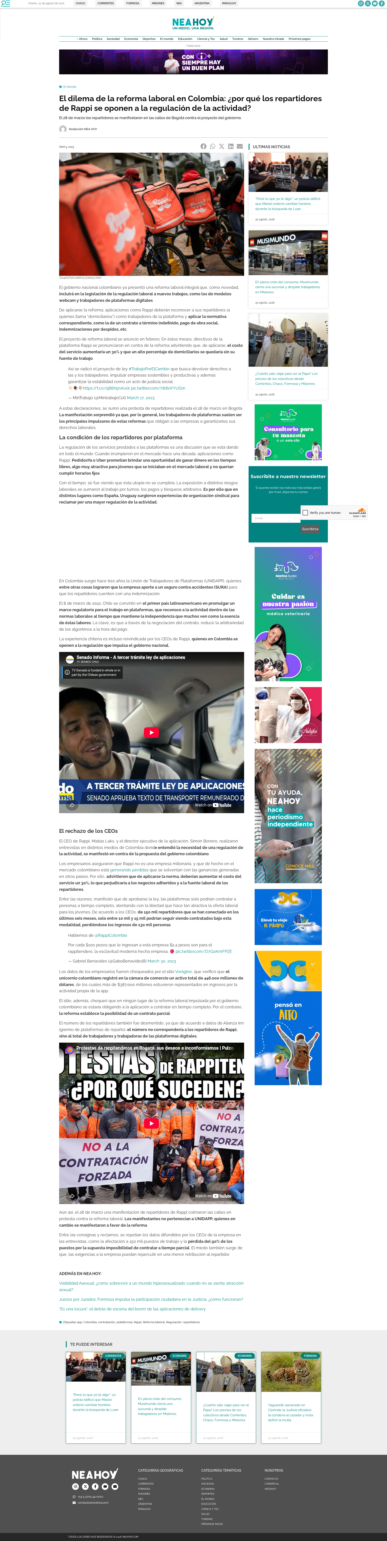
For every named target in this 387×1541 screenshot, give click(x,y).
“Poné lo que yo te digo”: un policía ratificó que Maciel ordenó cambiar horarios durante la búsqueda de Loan (287, 204)
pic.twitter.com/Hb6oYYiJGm (158, 388)
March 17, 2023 (141, 397)
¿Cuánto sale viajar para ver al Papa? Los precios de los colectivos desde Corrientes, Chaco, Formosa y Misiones (286, 379)
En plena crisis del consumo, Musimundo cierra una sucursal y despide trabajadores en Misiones (287, 287)
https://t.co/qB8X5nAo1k (106, 388)
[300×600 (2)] (288, 882)
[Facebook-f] (382, 3)
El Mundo (69, 86)
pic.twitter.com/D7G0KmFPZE (204, 951)
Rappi (138, 1322)
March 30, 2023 (162, 961)
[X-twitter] (368, 3)
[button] (204, 146)
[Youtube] (375, 3)
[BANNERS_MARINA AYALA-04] (288, 680)
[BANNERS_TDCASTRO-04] (288, 1084)
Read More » (81, 1415)
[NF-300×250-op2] (288, 741)
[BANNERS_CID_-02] (193, 73)
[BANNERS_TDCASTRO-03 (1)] (288, 943)
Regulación (174, 1322)
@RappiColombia (111, 935)
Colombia (90, 1322)
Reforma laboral (154, 1322)
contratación (106, 1322)
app (79, 1322)
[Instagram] (361, 3)
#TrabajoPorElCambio (149, 368)
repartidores (191, 1322)
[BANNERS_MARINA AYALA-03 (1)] (288, 459)
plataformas (124, 1322)
